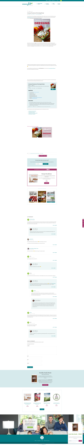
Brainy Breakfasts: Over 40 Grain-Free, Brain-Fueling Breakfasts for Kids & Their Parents (27, 404)
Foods (31, 11)
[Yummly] (39, 156)
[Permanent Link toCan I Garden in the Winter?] (51, 196)
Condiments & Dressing (32, 153)
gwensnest (31, 239)
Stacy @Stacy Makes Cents (34, 248)
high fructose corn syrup (30, 17)
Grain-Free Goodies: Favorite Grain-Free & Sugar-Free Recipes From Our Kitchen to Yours (37, 404)
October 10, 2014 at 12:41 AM (32, 323)
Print (53, 89)
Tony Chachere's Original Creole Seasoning (37, 97)
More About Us (30, 427)
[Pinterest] (41, 156)
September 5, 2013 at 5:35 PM (32, 313)
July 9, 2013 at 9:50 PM (32, 249)
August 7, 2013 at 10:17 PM (32, 257)
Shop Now (42, 409)
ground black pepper (34, 98)
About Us (54, 0)
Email (28, 359)
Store (47, 0)
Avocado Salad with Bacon (52, 68)
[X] (44, 156)
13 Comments (33, 14)
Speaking (50, 0)
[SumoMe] (46, 156)
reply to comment (55, 225)
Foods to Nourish (36, 153)
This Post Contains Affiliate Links (39, 14)
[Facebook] (43, 156)
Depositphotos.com (44, 444)
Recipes (38, 153)
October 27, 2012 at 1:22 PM (32, 220)
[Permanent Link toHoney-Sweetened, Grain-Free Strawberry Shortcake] (42, 196)
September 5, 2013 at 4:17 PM (37, 301)
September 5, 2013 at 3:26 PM (32, 274)
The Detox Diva (32, 219)
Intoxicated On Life (27, 4)
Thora (35, 290)
